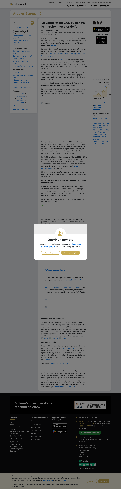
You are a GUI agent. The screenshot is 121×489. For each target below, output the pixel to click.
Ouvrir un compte (70, 253)
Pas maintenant (50, 253)
